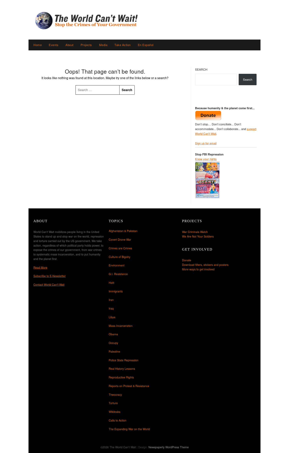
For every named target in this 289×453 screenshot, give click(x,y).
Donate (186, 260)
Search (201, 69)
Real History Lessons (122, 369)
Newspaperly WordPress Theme (168, 447)
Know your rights (206, 159)
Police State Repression (123, 360)
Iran (111, 300)
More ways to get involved (198, 269)
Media (103, 45)
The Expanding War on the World (129, 429)
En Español (146, 45)
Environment (116, 265)
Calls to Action (117, 420)
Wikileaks (114, 412)
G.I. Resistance (118, 274)
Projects (86, 45)
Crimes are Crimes (120, 248)
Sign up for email (205, 143)
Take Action (122, 45)
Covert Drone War (120, 239)
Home (37, 45)
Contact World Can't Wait (48, 285)
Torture (113, 403)
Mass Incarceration (121, 326)
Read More (40, 267)
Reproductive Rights (121, 377)
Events (53, 45)
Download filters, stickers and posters (205, 265)
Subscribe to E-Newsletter (49, 276)
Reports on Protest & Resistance (129, 386)
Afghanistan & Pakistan (123, 231)
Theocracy (115, 395)
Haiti (111, 283)
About (69, 45)
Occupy (113, 343)
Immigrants (116, 291)
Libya (112, 317)
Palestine (114, 351)
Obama (113, 334)
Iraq (111, 308)
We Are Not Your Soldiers (198, 236)
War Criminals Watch (195, 232)
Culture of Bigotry (119, 257)
